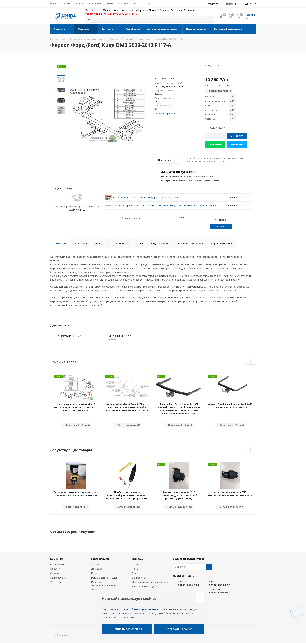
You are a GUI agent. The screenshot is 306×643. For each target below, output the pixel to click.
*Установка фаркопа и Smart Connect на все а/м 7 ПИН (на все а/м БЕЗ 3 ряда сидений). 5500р (164, 205)
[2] (159, 65)
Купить (221, 226)
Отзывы (54, 573)
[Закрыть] (200, 597)
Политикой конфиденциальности (140, 609)
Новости (55, 568)
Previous (248, 362)
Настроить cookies (179, 629)
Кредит (95, 573)
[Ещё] (251, 29)
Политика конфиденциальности (104, 583)
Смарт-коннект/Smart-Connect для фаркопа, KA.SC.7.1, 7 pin (145, 197)
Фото (135, 568)
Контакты (55, 582)
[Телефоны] (239, 3)
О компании (57, 564)
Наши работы (58, 577)
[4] (165, 65)
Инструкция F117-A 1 (69, 335)
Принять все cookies (127, 629)
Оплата (95, 564)
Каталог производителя (145, 586)
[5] (168, 65)
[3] (162, 65)
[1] (156, 65)
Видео (135, 573)
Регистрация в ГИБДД (104, 577)
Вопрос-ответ (140, 577)
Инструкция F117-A (120, 335)
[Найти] (210, 19)
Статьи (136, 564)
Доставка (96, 568)
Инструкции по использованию (150, 582)
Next (253, 362)
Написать (237, 144)
